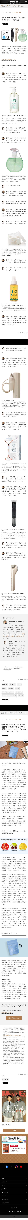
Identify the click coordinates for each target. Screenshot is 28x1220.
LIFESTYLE (8, 5)
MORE (14, 1130)
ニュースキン (5, 1079)
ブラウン (4, 688)
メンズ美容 (10, 688)
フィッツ (19, 684)
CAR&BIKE (5, 1189)
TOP (3, 1178)
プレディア (4, 684)
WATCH (4, 1185)
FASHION (4, 1182)
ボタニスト (20, 695)
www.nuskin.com (7, 1012)
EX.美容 (17, 688)
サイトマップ (14, 1207)
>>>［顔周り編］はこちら (9, 59)
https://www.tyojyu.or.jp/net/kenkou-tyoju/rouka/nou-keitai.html (12, 1036)
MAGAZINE (5, 1199)
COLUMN (4, 1196)
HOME (2, 5)
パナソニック (12, 684)
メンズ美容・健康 (16, 5)
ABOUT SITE (5, 1203)
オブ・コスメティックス (7, 692)
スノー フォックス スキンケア (9, 695)
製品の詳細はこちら (13, 1018)
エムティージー (18, 692)
